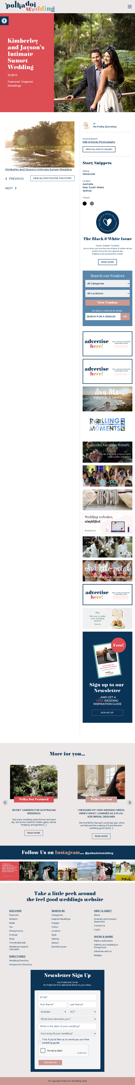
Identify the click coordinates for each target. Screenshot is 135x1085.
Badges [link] (98, 955)
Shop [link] (11, 939)
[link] (4, 20)
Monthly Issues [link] (59, 946)
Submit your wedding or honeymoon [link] (106, 946)
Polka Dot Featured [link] (33, 799)
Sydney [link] (87, 190)
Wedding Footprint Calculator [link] (18, 948)
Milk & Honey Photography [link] (99, 142)
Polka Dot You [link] (101, 799)
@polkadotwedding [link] (99, 853)
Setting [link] (55, 939)
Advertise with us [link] (102, 951)
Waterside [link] (89, 174)
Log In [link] (97, 929)
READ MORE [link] (107, 262)
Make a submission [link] (103, 941)
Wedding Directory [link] (19, 960)
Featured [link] (14, 81)
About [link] (97, 915)
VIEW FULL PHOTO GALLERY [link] (99, 149)
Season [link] (55, 942)
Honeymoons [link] (16, 931)
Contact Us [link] (99, 925)
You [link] (11, 927)
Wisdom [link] (13, 919)
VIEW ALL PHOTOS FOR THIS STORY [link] (52, 178)
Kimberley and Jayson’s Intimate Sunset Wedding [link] (38, 169)
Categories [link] (57, 915)
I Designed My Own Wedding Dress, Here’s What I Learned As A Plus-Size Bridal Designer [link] (101, 813)
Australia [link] (88, 184)
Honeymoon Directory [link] (20, 964)
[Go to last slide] (5, 802)
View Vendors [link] (107, 302)
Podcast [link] (13, 935)
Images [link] (55, 923)
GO (125, 316)
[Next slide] (129, 802)
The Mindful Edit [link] (17, 942)
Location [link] (56, 931)
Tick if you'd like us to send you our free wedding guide (65, 1041)
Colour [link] (55, 927)
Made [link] (12, 923)
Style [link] (54, 935)
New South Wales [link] (93, 187)
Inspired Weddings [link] (61, 919)
